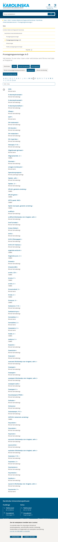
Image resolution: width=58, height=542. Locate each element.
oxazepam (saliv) (13, 384)
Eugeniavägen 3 (27, 515)
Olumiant (11, 161)
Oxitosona (11, 406)
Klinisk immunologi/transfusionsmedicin (14, 70)
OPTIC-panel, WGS (14, 200)
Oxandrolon (12, 350)
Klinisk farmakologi (24, 66)
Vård (9, 20)
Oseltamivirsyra (13, 311)
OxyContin (11, 434)
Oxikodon (11, 400)
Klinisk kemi (31, 70)
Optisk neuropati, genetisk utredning (20, 206)
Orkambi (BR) (12, 267)
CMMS (14, 66)
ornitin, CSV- (12, 272)
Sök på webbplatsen (9, 14)
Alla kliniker (7, 66)
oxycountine (12, 445)
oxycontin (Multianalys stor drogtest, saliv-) (22, 439)
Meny (55, 7)
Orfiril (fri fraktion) (14, 245)
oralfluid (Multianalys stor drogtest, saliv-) (22, 217)
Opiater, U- (11, 184)
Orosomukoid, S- (13, 289)
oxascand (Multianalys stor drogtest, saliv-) (22, 361)
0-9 (14, 80)
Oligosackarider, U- (14, 156)
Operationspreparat (14, 172)
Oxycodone (11, 423)
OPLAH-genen (12, 195)
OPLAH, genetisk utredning (17, 189)
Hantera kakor (15, 536)
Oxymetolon (12, 473)
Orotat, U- (11, 295)
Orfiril (10, 234)
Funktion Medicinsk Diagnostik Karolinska (23, 20)
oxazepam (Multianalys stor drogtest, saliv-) (22, 378)
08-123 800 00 (10, 510)
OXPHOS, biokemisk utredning (18, 417)
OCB (9, 89)
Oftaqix (10, 111)
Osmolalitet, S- (13, 317)
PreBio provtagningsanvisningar (14, 46)
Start (5, 20)
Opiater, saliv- (12, 178)
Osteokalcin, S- (13, 328)
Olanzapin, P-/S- (13, 145)
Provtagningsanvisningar (25, 22)
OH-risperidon (12, 139)
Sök (51, 14)
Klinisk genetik (35, 66)
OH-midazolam (13, 133)
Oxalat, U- (11, 334)
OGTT (10, 117)
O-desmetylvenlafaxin (15, 106)
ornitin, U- (11, 284)
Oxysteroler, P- (13, 489)
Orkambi (11, 261)
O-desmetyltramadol (15, 95)
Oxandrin (11, 345)
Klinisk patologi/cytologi (10, 74)
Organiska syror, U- (14, 256)
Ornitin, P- (11, 278)
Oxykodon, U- (12, 462)
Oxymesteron (12, 467)
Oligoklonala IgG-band (15, 150)
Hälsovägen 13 (10, 515)
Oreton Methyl (13, 228)
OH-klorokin (12, 128)
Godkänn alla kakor (29, 536)
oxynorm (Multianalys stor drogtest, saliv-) (22, 484)
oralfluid (11, 211)
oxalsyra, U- (12, 339)
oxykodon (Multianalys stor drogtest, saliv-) (22, 450)
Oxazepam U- (12, 389)
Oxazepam (11, 367)
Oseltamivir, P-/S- (13, 306)
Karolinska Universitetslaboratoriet (13, 33)
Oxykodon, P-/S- (13, 456)
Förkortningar (9, 43)
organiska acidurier (14, 250)
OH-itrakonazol (13, 122)
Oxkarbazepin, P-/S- (14, 411)
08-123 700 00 (27, 510)
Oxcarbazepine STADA (15, 395)
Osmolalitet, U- (13, 323)
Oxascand (11, 356)
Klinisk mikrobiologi (42, 70)
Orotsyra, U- (12, 300)
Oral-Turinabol (12, 222)
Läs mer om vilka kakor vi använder (20, 531)
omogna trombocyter (15, 167)
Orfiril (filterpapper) (14, 239)
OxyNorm (11, 478)
